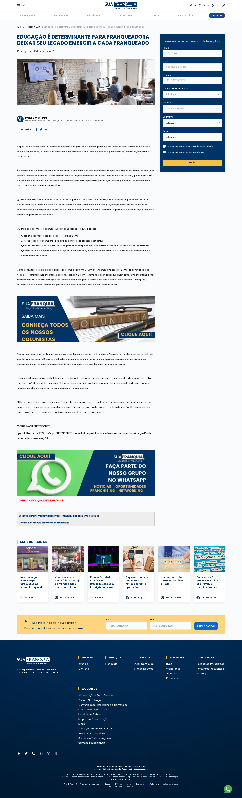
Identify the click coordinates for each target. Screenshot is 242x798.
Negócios (61, 15)
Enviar (193, 162)
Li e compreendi (190, 146)
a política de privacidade (199, 146)
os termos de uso (195, 152)
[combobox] (190, 108)
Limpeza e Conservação (93, 719)
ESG (156, 15)
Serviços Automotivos (91, 733)
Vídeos (170, 673)
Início (20, 26)
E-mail (153, 619)
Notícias (93, 15)
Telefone (167, 75)
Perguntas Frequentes (210, 668)
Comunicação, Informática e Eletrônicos (103, 704)
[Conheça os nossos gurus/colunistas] (86, 319)
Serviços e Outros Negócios (95, 738)
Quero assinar (206, 626)
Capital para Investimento (176, 88)
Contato (83, 668)
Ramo (166, 131)
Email (165, 61)
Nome (166, 47)
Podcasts (172, 678)
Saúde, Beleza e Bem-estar (95, 728)
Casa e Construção (90, 700)
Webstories (173, 668)
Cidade (167, 102)
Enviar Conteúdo (144, 664)
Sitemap (202, 673)
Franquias (27, 15)
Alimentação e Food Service (95, 695)
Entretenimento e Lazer (92, 709)
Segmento (168, 116)
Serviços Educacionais (91, 743)
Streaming (127, 15)
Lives (169, 664)
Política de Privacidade (211, 664)
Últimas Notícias (143, 668)
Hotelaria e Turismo (90, 714)
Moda (81, 723)
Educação (185, 15)
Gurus (38, 26)
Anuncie (217, 15)
